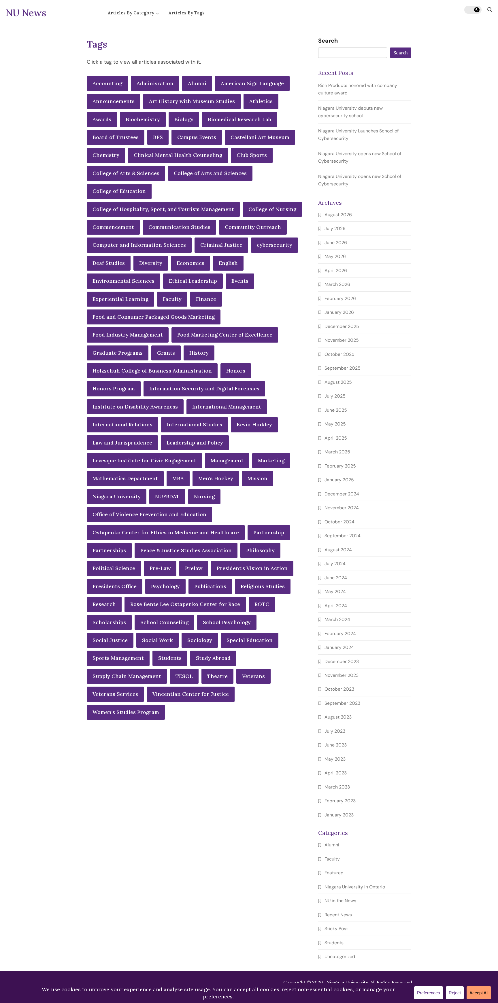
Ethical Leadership (193, 281)
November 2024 (342, 508)
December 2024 (342, 494)
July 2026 (335, 228)
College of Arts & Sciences (126, 173)
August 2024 (338, 550)
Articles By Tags (187, 13)
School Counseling (164, 622)
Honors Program (114, 388)
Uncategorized (340, 956)
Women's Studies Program (126, 712)
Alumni (197, 83)
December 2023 (342, 661)
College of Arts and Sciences (210, 173)
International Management (226, 406)
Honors (235, 370)
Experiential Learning (120, 299)
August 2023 (338, 717)
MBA (178, 478)
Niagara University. (347, 982)
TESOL (184, 676)
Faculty (172, 299)
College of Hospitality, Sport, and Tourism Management (163, 209)
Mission (257, 478)
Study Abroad (213, 658)
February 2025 (340, 466)
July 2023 (335, 731)
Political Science (114, 568)
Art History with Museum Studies (192, 101)
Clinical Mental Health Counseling (178, 155)
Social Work (157, 640)
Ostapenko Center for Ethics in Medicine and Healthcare (166, 532)
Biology (183, 119)
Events (239, 281)
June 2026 (336, 243)
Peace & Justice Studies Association (186, 550)
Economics (190, 263)
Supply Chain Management (127, 676)
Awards (102, 119)
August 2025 (338, 382)
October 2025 (339, 354)
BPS (158, 137)
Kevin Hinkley (254, 424)
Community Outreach (253, 227)
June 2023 (336, 745)
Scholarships (109, 622)
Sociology (199, 640)
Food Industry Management (128, 334)
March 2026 (337, 284)
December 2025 (342, 326)
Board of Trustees (116, 137)
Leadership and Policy (195, 442)
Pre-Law (160, 568)
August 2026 (338, 215)
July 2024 (335, 564)
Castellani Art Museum (260, 137)
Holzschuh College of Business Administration (152, 370)
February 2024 (340, 633)
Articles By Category (131, 13)
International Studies (194, 424)
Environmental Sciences (123, 281)
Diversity (150, 263)
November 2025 (342, 340)
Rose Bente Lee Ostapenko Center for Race (185, 604)
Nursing (204, 496)
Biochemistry (143, 119)
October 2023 (339, 689)
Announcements (114, 101)
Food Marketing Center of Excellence (224, 334)
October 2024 (339, 522)
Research (104, 604)
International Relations (122, 424)
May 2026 (335, 256)
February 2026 (340, 298)
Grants (166, 352)
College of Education (119, 191)
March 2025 (337, 452)
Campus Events (196, 137)
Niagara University (117, 496)
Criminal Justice (221, 245)
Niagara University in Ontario (355, 887)
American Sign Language (252, 83)
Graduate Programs (118, 352)
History (199, 352)
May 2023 (335, 759)
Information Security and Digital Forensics (204, 388)
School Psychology (227, 622)
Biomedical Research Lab (239, 119)
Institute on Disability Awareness (135, 406)
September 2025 (343, 368)
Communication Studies (179, 227)
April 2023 (336, 773)
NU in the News (340, 901)
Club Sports (252, 155)
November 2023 (342, 675)
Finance (206, 299)
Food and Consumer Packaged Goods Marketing (154, 317)
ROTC (261, 604)
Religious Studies (263, 586)
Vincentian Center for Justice (190, 694)
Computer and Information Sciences (139, 245)
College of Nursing (272, 209)
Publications (210, 586)
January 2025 (339, 480)
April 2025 (336, 438)
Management (227, 460)
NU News (26, 13)
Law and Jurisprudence (122, 442)
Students (170, 658)
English (228, 263)
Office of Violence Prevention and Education (149, 514)
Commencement (113, 227)
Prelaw (193, 568)
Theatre (217, 676)
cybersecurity (274, 245)
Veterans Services (115, 694)
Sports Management (118, 658)
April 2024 (336, 606)
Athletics (261, 101)
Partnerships (109, 550)
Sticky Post (336, 929)
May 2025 (335, 424)
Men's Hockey (215, 478)
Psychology (165, 586)
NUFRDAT (167, 496)
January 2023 (339, 815)
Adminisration (155, 83)
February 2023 (340, 801)
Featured (334, 873)
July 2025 (335, 396)
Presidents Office (115, 586)
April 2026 (336, 270)
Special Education (250, 640)
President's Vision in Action (252, 568)
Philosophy (260, 550)
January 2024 (339, 647)
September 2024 (343, 536)
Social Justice (110, 640)
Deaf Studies (109, 263)
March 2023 (337, 787)
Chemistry (106, 155)
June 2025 (336, 410)
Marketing (271, 460)
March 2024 (337, 619)
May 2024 (335, 591)
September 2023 (342, 703)
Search (328, 40)
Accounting (107, 83)
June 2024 (336, 578)
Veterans (253, 676)
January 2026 (339, 312)
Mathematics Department (125, 478)
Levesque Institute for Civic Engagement (144, 460)
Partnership (268, 532)
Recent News (338, 915)
